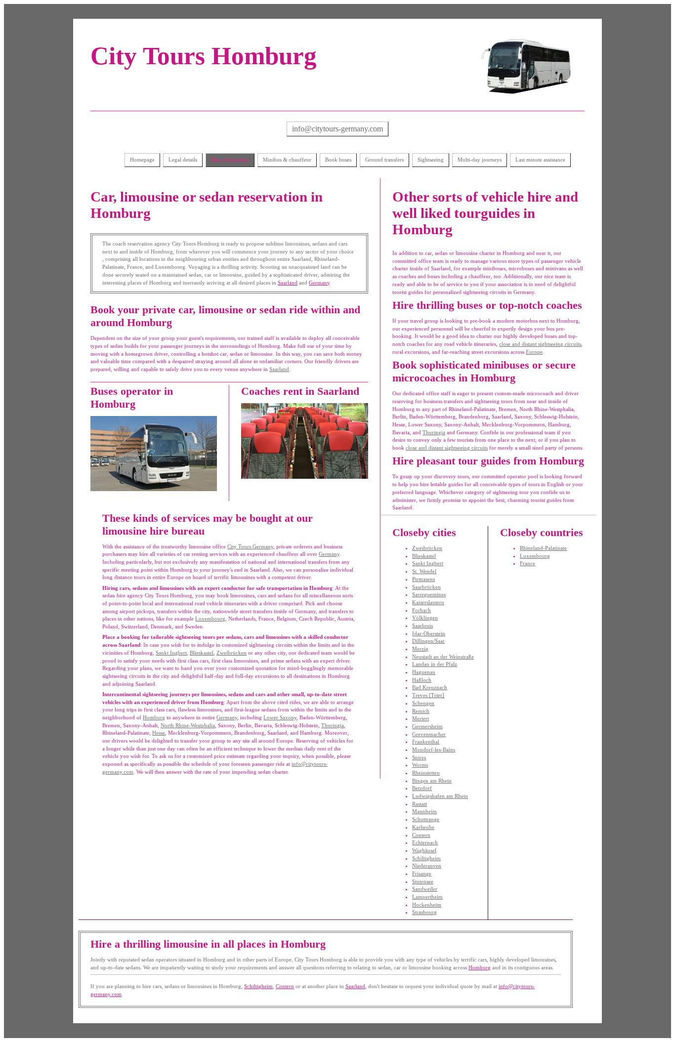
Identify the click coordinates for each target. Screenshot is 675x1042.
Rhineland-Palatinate (543, 548)
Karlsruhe (423, 827)
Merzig (420, 649)
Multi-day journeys (480, 160)
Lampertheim (427, 897)
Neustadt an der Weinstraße (443, 657)
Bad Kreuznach (429, 687)
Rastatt (419, 804)
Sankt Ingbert (171, 653)
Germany (319, 283)
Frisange (421, 873)
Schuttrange (425, 819)
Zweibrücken (231, 653)
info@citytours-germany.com (337, 129)
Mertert (420, 718)
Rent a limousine (230, 160)
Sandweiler (424, 889)
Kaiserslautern (428, 602)
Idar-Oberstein (428, 633)
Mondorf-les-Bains (433, 749)
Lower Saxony (279, 717)
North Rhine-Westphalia (188, 725)
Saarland (287, 283)
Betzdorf (422, 788)
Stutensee (422, 881)
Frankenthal (425, 742)
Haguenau (423, 672)
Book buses (338, 160)
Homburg (154, 717)
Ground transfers (384, 160)
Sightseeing (431, 160)
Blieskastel (201, 653)
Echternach (425, 842)
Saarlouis (422, 625)
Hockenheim (426, 905)
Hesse (158, 733)
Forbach (421, 610)
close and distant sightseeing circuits (540, 344)
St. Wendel (424, 571)
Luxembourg (210, 619)
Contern (421, 835)
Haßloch (421, 680)
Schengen (423, 703)
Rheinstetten (426, 773)
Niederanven (426, 866)
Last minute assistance (540, 160)
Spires (419, 757)
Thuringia (332, 725)
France (527, 563)
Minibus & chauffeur (287, 160)
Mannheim (424, 811)
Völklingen (425, 618)
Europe (534, 352)
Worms (420, 765)
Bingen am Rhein (432, 781)
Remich (420, 711)
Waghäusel (424, 850)
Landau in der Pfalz (434, 664)
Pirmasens (423, 579)
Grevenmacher (429, 734)
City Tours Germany (250, 546)
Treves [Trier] (428, 695)
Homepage (142, 160)
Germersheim (427, 726)
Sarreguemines (429, 594)
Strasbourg (424, 912)
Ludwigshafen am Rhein (440, 796)
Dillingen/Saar (428, 641)
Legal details (183, 160)
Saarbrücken (426, 587)
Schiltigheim (426, 858)
